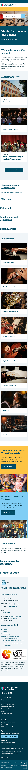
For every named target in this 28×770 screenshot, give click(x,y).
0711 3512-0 (6, 731)
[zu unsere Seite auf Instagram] (4, 693)
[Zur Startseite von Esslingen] (8, 5)
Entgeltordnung (11, 636)
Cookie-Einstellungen (7, 767)
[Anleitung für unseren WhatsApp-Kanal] (6, 693)
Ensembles (6, 513)
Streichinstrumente (9, 336)
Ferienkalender (8, 645)
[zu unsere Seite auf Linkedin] (8, 693)
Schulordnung (10, 638)
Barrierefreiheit (5, 765)
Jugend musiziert (5, 745)
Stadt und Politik (5, 711)
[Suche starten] (23, 16)
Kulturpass (6, 643)
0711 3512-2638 (12, 606)
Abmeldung (6, 631)
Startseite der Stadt (6, 697)
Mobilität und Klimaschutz (8, 706)
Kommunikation (5, 757)
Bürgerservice (5, 699)
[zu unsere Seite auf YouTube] (11, 693)
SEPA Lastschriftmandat (13, 640)
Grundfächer (7, 467)
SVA (4, 435)
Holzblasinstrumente (9, 287)
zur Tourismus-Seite (6, 713)
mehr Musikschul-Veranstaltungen (13, 192)
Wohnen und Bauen (6, 709)
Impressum (14, 765)
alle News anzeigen (12, 170)
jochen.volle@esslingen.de (14, 616)
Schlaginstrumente (8, 385)
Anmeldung (6, 629)
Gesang (5, 410)
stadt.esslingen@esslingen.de (11, 733)
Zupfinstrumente (8, 361)
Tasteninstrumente (8, 262)
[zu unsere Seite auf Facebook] (2, 693)
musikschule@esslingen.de (14, 604)
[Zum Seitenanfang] (25, 767)
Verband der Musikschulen (8, 742)
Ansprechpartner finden (11, 736)
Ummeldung (6, 634)
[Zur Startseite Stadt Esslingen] (9, 688)
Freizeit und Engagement (7, 704)
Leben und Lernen (6, 702)
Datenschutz (21, 765)
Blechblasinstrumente (9, 311)
